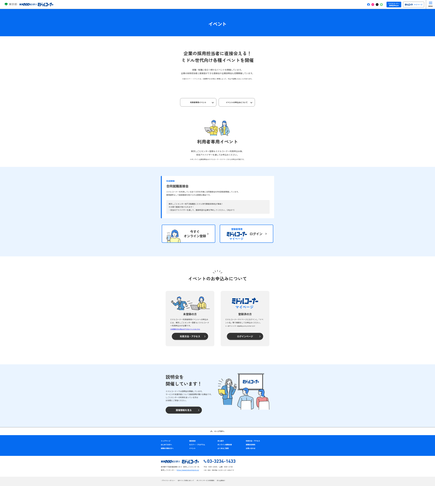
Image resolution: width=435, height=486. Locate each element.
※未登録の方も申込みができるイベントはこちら (185, 329)
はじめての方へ (166, 444)
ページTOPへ (219, 431)
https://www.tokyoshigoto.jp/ (188, 470)
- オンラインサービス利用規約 (205, 480)
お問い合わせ (250, 448)
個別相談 (192, 441)
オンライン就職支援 (225, 444)
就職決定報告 (250, 444)
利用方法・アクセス (190, 336)
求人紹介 (221, 441)
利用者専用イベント (198, 102)
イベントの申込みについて (237, 102)
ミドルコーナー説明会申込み (393, 4)
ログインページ (245, 336)
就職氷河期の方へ (167, 448)
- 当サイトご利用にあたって (185, 480)
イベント (192, 448)
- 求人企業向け (220, 480)
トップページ (165, 441)
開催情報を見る (184, 410)
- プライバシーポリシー (168, 480)
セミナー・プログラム (197, 444)
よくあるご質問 (223, 448)
